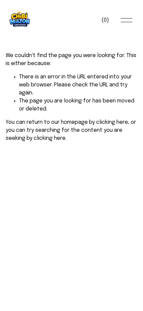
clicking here (112, 122)
